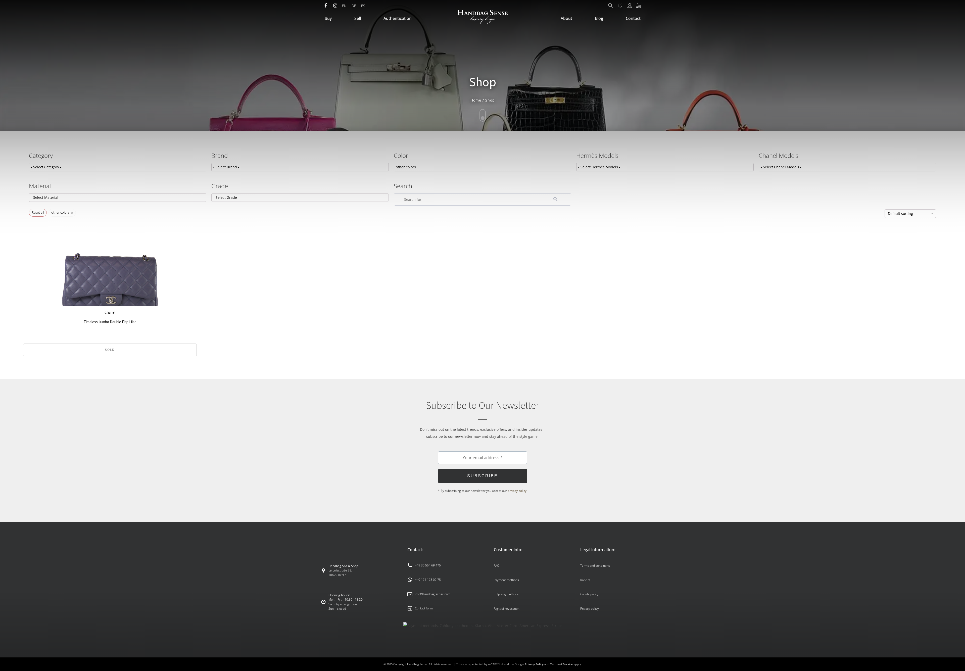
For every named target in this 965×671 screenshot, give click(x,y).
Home (475, 100)
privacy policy (517, 491)
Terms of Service (561, 664)
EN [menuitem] (344, 5)
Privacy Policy (534, 664)
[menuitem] (344, 6)
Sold (110, 350)
